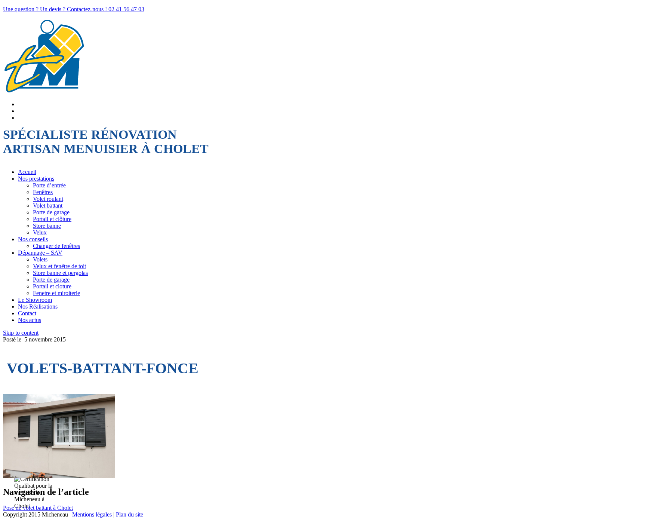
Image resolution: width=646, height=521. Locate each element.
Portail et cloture (52, 286)
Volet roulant (48, 199)
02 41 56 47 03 (126, 9)
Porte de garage (51, 212)
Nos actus (29, 320)
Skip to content (21, 333)
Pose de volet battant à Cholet (38, 508)
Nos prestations (36, 178)
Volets (40, 259)
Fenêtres (43, 192)
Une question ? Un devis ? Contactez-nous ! (55, 9)
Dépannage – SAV (40, 252)
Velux (40, 232)
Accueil (27, 172)
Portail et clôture (52, 219)
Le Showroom (35, 300)
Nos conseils (33, 239)
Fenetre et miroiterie (56, 293)
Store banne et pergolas (60, 273)
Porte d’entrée (49, 185)
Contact (27, 313)
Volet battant (47, 205)
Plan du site (129, 514)
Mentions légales (92, 514)
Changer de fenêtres (56, 246)
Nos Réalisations (38, 306)
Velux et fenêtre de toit (59, 266)
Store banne (47, 226)
